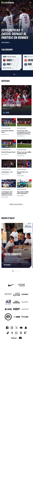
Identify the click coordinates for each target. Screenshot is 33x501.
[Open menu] (30, 2)
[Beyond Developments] (8, 294)
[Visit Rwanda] (16, 302)
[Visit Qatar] (16, 294)
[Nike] (11, 285)
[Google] (24, 316)
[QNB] (8, 309)
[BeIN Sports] (16, 316)
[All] (8, 302)
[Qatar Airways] (21, 285)
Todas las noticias (15, 204)
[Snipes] (16, 309)
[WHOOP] (24, 302)
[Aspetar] (24, 309)
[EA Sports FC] (8, 316)
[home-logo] (7, 2)
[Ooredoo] (24, 294)
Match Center (7, 68)
